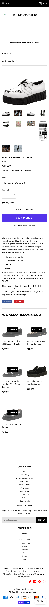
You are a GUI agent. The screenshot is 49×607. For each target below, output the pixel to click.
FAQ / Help (24, 475)
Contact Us (24, 494)
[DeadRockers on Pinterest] (39, 582)
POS (11, 592)
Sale (24, 559)
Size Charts (24, 481)
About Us (24, 491)
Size (4, 177)
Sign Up (41, 520)
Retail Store (24, 485)
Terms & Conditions (24, 498)
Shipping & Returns (24, 478)
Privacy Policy (24, 501)
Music (24, 546)
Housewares (24, 543)
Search (25, 471)
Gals (25, 536)
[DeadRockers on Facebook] (34, 582)
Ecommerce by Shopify (27, 592)
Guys (24, 533)
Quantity (6, 190)
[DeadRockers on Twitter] (30, 582)
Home (5, 53)
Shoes (24, 556)
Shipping (6, 170)
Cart (45, 3)
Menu (8, 3)
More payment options (24, 225)
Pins (25, 553)
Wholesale (24, 488)
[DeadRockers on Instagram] (44, 582)
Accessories (24, 540)
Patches (24, 549)
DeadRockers (27, 589)
